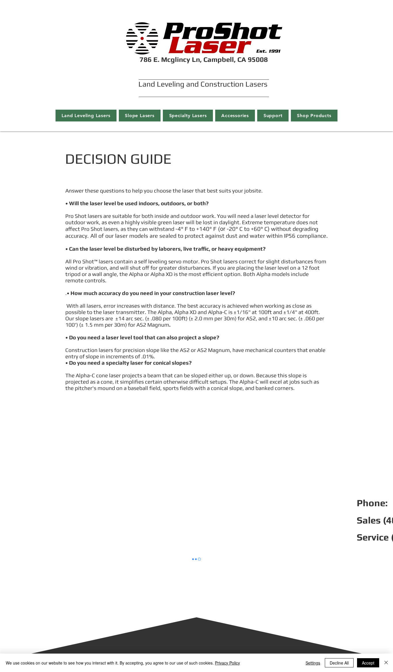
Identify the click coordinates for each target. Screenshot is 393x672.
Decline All (339, 663)
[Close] (386, 662)
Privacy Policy (227, 663)
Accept (368, 663)
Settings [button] (313, 663)
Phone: (372, 502)
